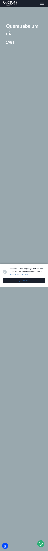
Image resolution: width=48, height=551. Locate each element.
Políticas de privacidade (19, 274)
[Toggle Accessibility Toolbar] (5, 546)
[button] (40, 543)
